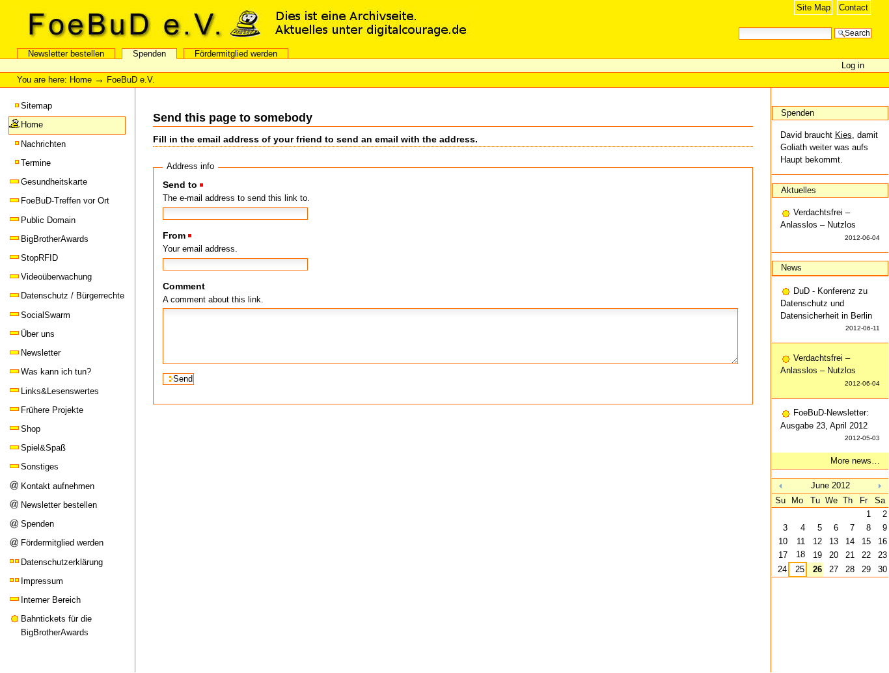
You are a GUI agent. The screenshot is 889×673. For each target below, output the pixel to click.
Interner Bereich (51, 600)
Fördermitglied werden (236, 54)
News (791, 267)
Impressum (42, 581)
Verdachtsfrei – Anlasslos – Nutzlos (830, 224)
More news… (855, 461)
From (174, 235)
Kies (843, 135)
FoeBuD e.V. (140, 24)
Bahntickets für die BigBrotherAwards (56, 625)
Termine (36, 163)
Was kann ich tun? (56, 371)
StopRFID (39, 258)
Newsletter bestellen (66, 54)
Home (81, 80)
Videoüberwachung (56, 277)
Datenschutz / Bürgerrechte (72, 295)
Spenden (149, 54)
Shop (30, 429)
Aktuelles (798, 190)
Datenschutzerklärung (62, 562)
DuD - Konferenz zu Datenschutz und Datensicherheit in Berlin (830, 309)
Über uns (38, 334)
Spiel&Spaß (43, 448)
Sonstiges (40, 466)
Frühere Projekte (52, 410)
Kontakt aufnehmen (57, 486)
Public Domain (48, 220)
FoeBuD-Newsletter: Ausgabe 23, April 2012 (830, 424)
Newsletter (41, 353)
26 (817, 569)
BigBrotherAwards (55, 239)
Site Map (813, 7)
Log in (852, 65)
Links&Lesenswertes (60, 391)
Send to (180, 184)
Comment (184, 286)
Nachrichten (43, 144)
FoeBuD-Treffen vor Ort (65, 200)
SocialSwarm (45, 315)
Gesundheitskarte (54, 182)
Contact (853, 7)
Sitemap (36, 106)
